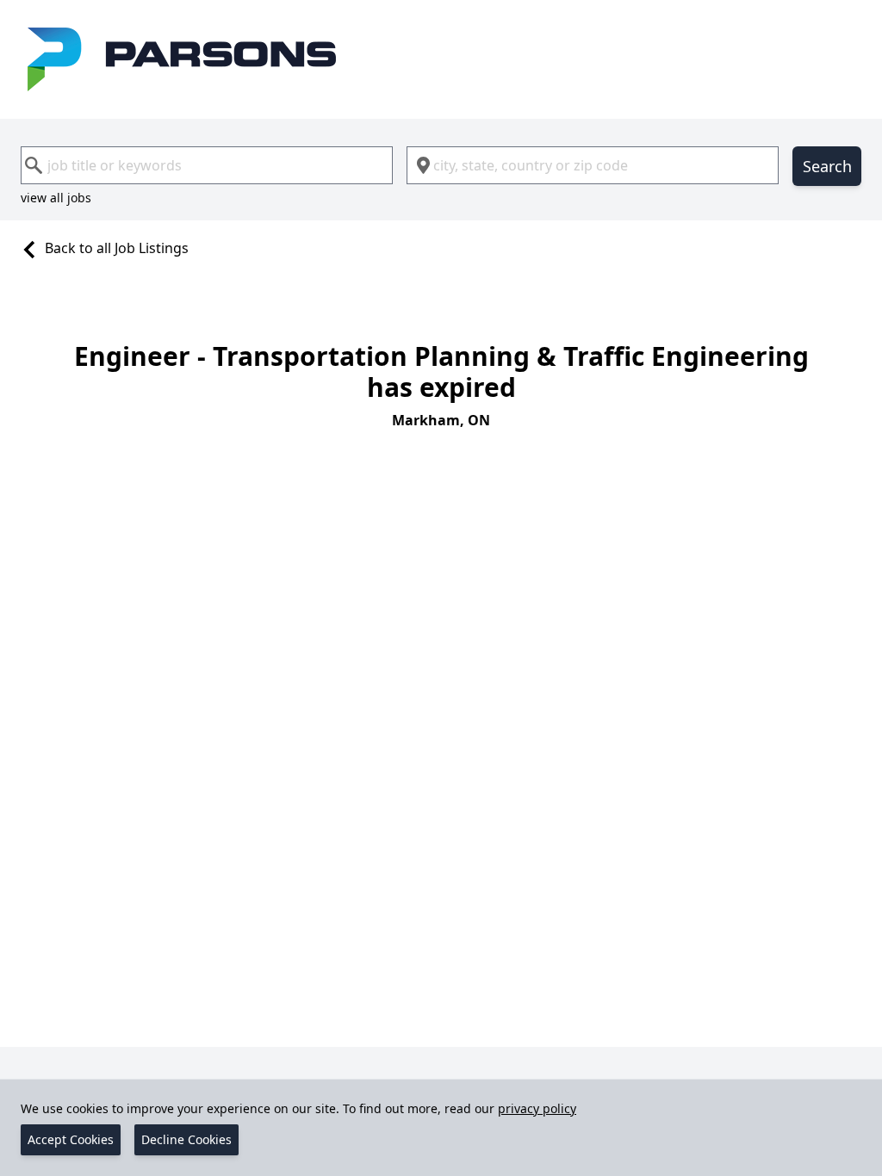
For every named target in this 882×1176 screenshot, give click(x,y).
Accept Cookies (71, 1139)
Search (827, 166)
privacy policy (537, 1108)
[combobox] (207, 165)
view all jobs (56, 197)
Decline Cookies (186, 1139)
